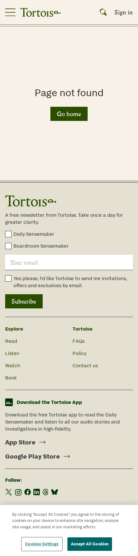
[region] (69, 530)
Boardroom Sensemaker (41, 246)
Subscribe (24, 301)
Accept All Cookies (89, 544)
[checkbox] (8, 234)
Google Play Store (32, 456)
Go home (69, 114)
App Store (20, 442)
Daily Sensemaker (33, 234)
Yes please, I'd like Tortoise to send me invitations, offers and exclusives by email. (70, 281)
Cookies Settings (41, 544)
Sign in (124, 12)
